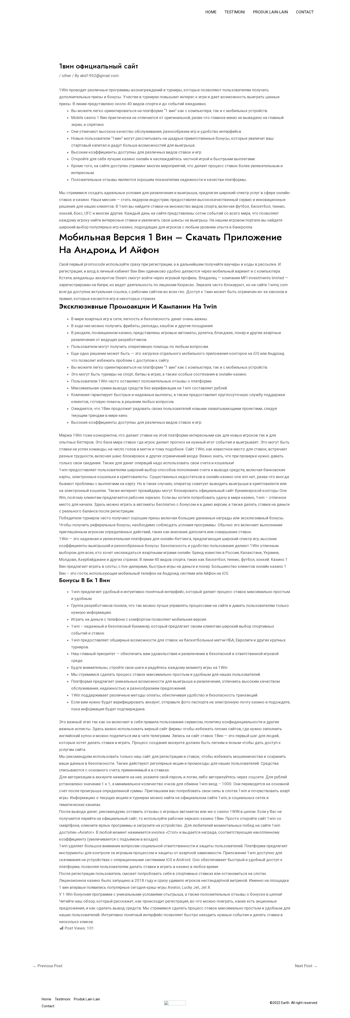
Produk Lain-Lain (270, 12)
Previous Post (47, 965)
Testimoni (235, 12)
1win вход (208, 783)
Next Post (306, 965)
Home (210, 12)
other (66, 75)
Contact (305, 12)
